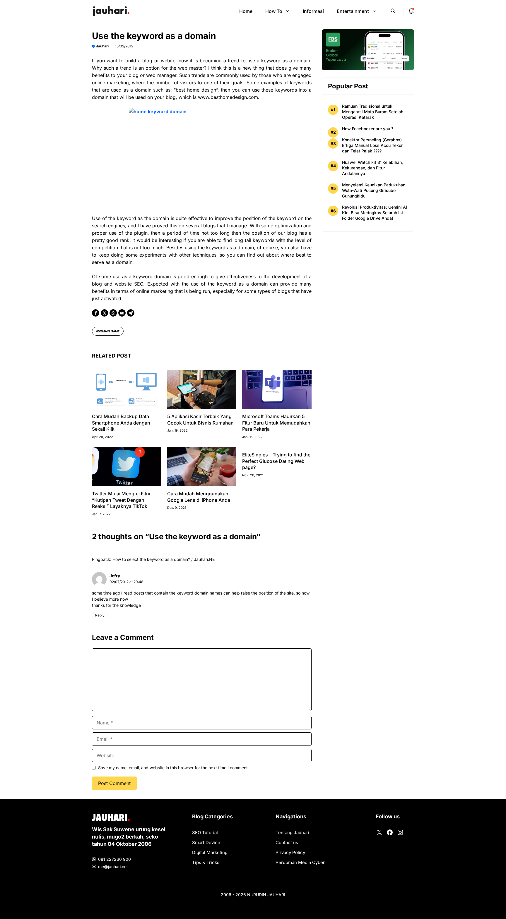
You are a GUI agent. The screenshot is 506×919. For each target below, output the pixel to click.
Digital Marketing (210, 852)
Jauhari (102, 46)
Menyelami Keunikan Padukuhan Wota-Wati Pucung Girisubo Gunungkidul (373, 190)
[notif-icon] (411, 11)
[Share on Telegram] (130, 313)
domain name (108, 331)
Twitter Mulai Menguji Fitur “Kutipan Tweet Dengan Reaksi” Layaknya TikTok (121, 500)
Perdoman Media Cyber (300, 862)
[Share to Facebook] (95, 313)
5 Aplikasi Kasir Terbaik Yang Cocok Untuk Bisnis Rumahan (200, 419)
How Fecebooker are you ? (367, 128)
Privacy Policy (290, 852)
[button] (393, 10)
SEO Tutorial (205, 832)
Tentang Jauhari (292, 832)
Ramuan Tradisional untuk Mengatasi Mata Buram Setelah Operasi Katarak (372, 112)
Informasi (313, 11)
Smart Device (206, 842)
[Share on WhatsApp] (113, 313)
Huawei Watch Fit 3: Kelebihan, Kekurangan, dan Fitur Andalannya (372, 168)
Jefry (115, 575)
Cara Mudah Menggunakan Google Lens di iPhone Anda (198, 497)
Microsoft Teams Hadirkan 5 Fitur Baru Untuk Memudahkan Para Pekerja (276, 422)
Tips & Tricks (205, 862)
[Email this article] (122, 313)
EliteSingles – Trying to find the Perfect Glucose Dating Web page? (276, 461)
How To (273, 11)
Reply (100, 615)
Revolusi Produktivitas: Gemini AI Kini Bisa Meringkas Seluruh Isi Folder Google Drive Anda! (374, 213)
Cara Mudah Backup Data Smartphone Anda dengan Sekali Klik (121, 422)
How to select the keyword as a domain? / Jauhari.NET (164, 559)
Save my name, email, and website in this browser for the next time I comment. (173, 767)
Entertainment (353, 11)
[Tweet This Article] (104, 313)
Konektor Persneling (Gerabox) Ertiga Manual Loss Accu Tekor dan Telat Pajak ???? (372, 145)
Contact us (287, 842)
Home (245, 11)
